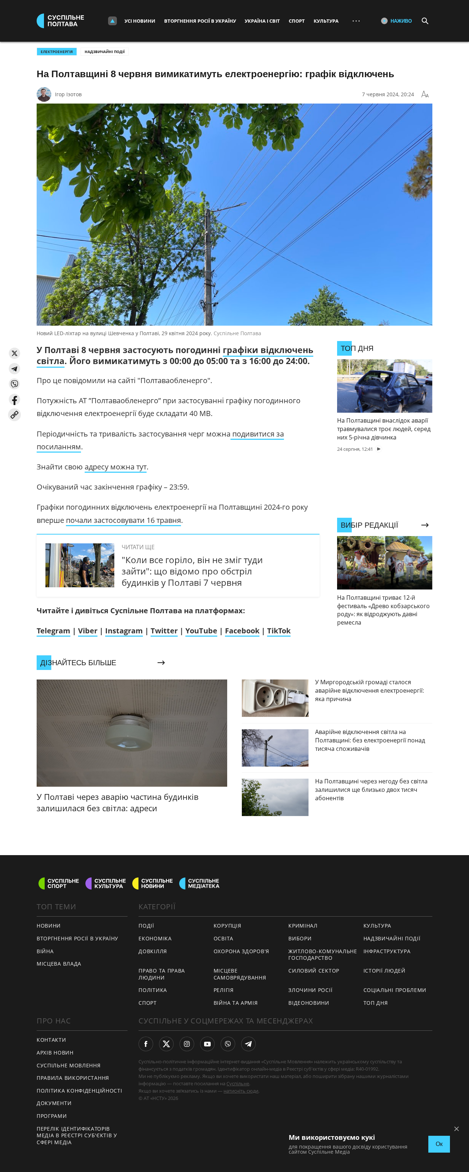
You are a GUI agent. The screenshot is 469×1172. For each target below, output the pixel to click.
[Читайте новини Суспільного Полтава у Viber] (228, 1044)
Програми (52, 1115)
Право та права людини (162, 974)
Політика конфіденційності (79, 1090)
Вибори (299, 938)
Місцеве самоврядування (240, 974)
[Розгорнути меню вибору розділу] (112, 20)
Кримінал (303, 925)
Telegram (53, 631)
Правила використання (73, 1077)
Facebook (242, 631)
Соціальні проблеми (395, 989)
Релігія (224, 989)
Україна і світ (262, 21)
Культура (326, 21)
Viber (87, 631)
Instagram (124, 631)
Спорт (297, 21)
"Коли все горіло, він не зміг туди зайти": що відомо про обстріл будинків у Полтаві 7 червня (192, 571)
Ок (439, 1144)
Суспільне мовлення (69, 1065)
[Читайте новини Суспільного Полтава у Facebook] (146, 1044)
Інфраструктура (387, 951)
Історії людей (384, 970)
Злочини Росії (310, 989)
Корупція (227, 925)
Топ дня (375, 1002)
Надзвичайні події (105, 51)
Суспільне (237, 1083)
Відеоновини (308, 1002)
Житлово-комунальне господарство (322, 955)
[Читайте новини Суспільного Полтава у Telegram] (248, 1044)
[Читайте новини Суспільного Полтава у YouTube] (207, 1044)
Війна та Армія (236, 1002)
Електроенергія (57, 51)
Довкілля (153, 951)
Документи (54, 1103)
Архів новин (55, 1052)
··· (356, 21)
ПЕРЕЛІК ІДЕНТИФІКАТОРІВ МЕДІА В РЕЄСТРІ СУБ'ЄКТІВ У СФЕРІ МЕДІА (77, 1135)
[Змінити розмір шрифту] (425, 94)
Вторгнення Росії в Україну (200, 21)
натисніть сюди (241, 1090)
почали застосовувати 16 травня (123, 520)
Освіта (223, 938)
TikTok (279, 631)
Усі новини (140, 21)
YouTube (201, 631)
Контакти (51, 1039)
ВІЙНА (45, 951)
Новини (49, 925)
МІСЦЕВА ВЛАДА (59, 963)
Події (146, 925)
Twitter (164, 631)
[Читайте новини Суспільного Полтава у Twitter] (166, 1044)
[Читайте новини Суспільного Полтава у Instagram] (187, 1044)
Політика (153, 989)
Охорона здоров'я (241, 951)
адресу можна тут (116, 467)
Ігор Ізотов (68, 94)
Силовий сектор (313, 970)
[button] (14, 353)
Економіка (155, 938)
